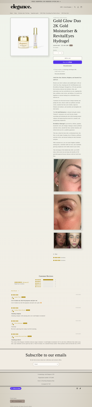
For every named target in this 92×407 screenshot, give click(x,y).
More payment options (67, 65)
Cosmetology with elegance (18, 406)
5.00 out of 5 (25, 282)
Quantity (55, 50)
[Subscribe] (57, 364)
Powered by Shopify (28, 406)
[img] (14, 294)
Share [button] (56, 254)
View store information (60, 73)
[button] (74, 7)
